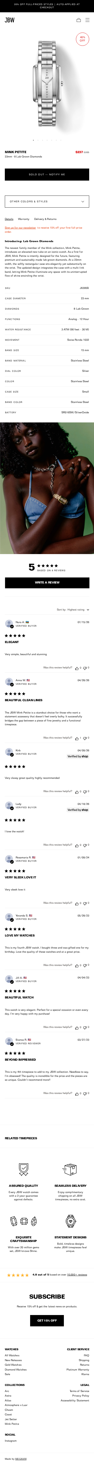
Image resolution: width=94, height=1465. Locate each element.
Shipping (84, 1360)
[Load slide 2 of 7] (38, 140)
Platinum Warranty (78, 1370)
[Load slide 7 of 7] (61, 140)
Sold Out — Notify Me (47, 174)
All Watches (12, 1355)
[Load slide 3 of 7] (42, 140)
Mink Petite (12, 1424)
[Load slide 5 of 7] (51, 140)
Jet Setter (11, 1419)
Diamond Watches (16, 1370)
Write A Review (47, 582)
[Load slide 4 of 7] (47, 140)
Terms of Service (79, 1391)
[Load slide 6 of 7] (56, 140)
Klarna (85, 1374)
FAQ (86, 1355)
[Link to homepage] (9, 20)
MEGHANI (20, 1459)
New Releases (13, 1360)
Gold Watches (13, 1365)
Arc (7, 1391)
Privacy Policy (80, 1396)
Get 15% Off (47, 1320)
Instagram (11, 1441)
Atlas (8, 1400)
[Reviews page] (47, 1275)
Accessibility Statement (75, 1400)
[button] (79, 20)
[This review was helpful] (77, 668)
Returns (84, 1365)
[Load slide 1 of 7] (33, 140)
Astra (8, 1396)
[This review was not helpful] (85, 667)
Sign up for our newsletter (20, 228)
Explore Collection (47, 435)
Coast (8, 1414)
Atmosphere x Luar (16, 1405)
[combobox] (73, 609)
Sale (7, 1374)
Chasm (9, 1410)
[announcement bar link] (47, 6)
